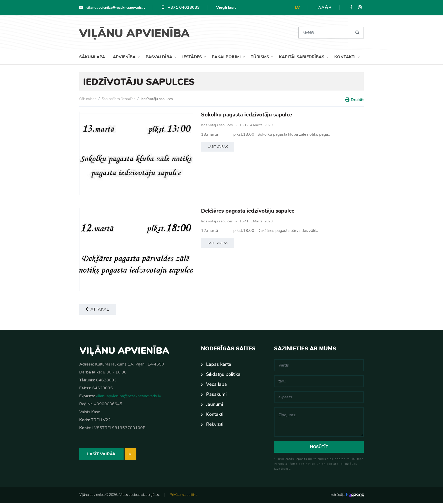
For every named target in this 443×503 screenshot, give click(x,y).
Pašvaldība (159, 57)
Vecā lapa (216, 384)
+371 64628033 (183, 7)
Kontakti (345, 57)
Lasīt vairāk (218, 147)
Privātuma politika (183, 494)
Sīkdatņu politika (223, 374)
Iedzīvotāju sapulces (157, 98)
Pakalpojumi (227, 57)
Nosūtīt (319, 447)
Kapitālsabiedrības (302, 57)
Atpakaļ (99, 309)
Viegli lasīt (226, 7)
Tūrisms (260, 57)
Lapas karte (218, 364)
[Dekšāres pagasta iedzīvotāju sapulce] (136, 249)
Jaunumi (214, 404)
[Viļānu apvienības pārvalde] (136, 31)
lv (297, 7)
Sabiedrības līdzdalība (118, 98)
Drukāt (357, 100)
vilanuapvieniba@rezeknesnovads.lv (115, 7)
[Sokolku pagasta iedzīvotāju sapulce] (136, 153)
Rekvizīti (214, 424)
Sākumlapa (92, 57)
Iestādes (192, 57)
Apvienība (125, 57)
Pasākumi (216, 394)
